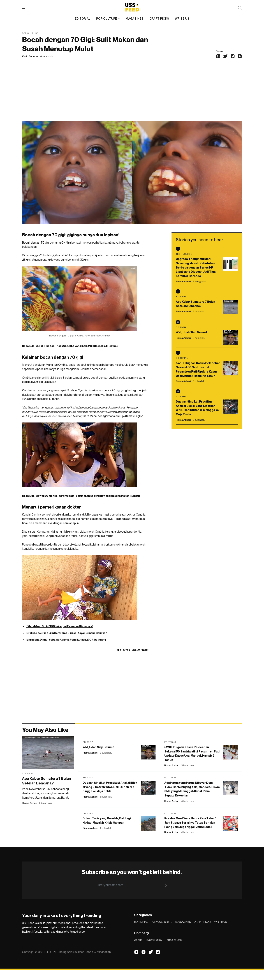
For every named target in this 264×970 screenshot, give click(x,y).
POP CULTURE (106, 18)
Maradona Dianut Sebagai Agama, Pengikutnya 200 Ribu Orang (66, 639)
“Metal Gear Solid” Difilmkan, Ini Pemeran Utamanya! (59, 626)
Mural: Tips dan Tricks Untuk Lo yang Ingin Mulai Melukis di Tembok (77, 345)
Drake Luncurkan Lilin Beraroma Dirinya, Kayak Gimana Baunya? (66, 632)
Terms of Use (173, 940)
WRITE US (182, 18)
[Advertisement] (132, 94)
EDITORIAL (83, 18)
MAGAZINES (134, 18)
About (138, 940)
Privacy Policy (153, 940)
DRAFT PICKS (159, 18)
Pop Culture (30, 33)
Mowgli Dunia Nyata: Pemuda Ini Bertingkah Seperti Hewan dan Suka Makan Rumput (88, 495)
